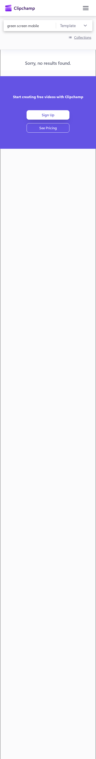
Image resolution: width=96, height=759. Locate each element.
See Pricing (48, 127)
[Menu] (85, 8)
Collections (82, 37)
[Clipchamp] (20, 8)
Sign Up (48, 114)
